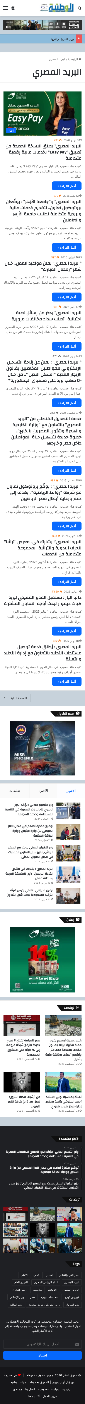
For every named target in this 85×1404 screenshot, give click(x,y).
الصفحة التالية (18, 698)
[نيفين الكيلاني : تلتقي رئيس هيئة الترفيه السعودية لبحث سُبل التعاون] (68, 896)
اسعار (49, 1275)
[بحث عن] (79, 9)
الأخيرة (43, 791)
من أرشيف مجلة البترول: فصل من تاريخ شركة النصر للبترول (24, 1101)
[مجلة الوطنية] (56, 8)
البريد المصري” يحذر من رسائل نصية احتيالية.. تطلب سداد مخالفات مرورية (47, 316)
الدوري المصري (71, 1289)
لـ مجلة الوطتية (20, 1382)
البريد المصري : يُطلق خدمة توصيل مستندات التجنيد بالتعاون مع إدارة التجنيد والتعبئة (43, 653)
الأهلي (37, 1275)
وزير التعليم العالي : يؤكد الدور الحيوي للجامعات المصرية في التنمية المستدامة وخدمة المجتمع (29, 809)
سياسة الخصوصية (48, 1389)
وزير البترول (72, 1304)
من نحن (17, 1389)
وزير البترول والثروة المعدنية (44, 1304)
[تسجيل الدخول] (13, 9)
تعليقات (14, 791)
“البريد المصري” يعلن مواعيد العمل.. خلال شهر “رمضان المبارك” (43, 266)
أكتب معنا (34, 1396)
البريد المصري (71, 1282)
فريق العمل (50, 1396)
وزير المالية (16, 1304)
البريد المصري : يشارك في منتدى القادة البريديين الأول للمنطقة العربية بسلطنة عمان (29, 873)
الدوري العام (21, 1282)
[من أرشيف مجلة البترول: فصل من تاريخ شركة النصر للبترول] (21, 1082)
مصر (32, 1297)
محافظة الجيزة (49, 1297)
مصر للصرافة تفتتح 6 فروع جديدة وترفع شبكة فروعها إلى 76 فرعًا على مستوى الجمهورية (23, 1048)
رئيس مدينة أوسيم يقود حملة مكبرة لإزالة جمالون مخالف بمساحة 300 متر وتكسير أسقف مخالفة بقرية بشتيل (63, 1050)
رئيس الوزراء (19, 1289)
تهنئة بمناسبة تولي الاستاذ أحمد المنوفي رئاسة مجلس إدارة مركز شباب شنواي (63, 1101)
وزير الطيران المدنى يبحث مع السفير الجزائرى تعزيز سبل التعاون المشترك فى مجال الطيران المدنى (30, 852)
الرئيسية (73, 59)
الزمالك (52, 1289)
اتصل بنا (30, 1389)
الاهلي (24, 1275)
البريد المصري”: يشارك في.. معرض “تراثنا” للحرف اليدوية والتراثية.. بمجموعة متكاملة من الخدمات (43, 548)
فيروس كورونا (71, 1297)
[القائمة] (5, 9)
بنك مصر (37, 1289)
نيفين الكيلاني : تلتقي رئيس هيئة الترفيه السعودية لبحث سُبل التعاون (30, 892)
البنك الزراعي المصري (46, 1282)
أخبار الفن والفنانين (69, 1275)
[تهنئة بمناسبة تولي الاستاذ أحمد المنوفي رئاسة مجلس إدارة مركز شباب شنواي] (63, 1082)
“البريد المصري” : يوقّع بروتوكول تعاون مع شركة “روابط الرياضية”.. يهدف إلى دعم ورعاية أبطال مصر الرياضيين (44, 492)
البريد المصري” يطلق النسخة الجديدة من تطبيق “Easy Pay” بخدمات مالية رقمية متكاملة (44, 152)
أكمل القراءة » (67, 186)
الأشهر (71, 791)
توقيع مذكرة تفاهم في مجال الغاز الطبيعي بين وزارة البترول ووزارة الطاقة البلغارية (30, 830)
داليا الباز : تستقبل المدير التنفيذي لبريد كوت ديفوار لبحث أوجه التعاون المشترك (43, 600)
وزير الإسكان (17, 1297)
